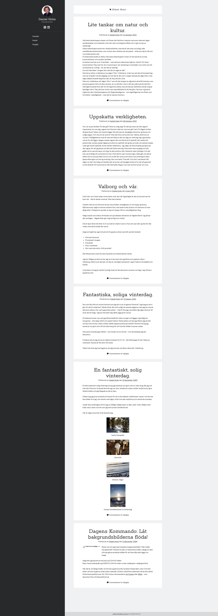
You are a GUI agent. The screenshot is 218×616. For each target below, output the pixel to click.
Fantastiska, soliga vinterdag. (118, 294)
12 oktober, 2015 (130, 35)
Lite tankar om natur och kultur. (118, 27)
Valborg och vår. (117, 186)
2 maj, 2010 (129, 191)
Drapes (131, 574)
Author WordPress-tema (120, 614)
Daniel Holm (47, 19)
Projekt (35, 44)
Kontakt (35, 36)
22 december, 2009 (129, 380)
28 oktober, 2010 (130, 121)
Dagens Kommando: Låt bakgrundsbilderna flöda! (118, 534)
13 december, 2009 (129, 541)
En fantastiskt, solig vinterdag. (118, 373)
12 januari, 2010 (130, 299)
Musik (34, 40)
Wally (140, 574)
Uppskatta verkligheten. (118, 116)
